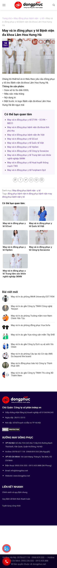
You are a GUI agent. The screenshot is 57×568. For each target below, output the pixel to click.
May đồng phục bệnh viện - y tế (29, 18)
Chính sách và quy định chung (14, 492)
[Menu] (4, 5)
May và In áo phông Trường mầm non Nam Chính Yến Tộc (31, 317)
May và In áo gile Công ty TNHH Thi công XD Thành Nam (32, 374)
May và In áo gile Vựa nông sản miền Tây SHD (33, 334)
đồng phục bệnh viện (17, 194)
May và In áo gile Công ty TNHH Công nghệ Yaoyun (31, 307)
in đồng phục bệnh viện (37, 194)
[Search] (54, 5)
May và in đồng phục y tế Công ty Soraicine (28, 151)
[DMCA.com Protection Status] (11, 429)
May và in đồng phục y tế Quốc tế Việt (25, 143)
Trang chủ (7, 18)
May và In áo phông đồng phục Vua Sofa (30, 325)
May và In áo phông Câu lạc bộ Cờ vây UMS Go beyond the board (32, 355)
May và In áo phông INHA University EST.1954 (32, 296)
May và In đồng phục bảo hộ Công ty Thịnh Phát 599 (31, 364)
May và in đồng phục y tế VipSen (22, 147)
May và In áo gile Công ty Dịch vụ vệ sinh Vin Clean (32, 345)
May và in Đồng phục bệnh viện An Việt (25, 135)
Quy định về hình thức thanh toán (16, 499)
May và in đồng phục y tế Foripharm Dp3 (26, 170)
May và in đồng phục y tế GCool (22, 139)
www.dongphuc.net (21, 476)
